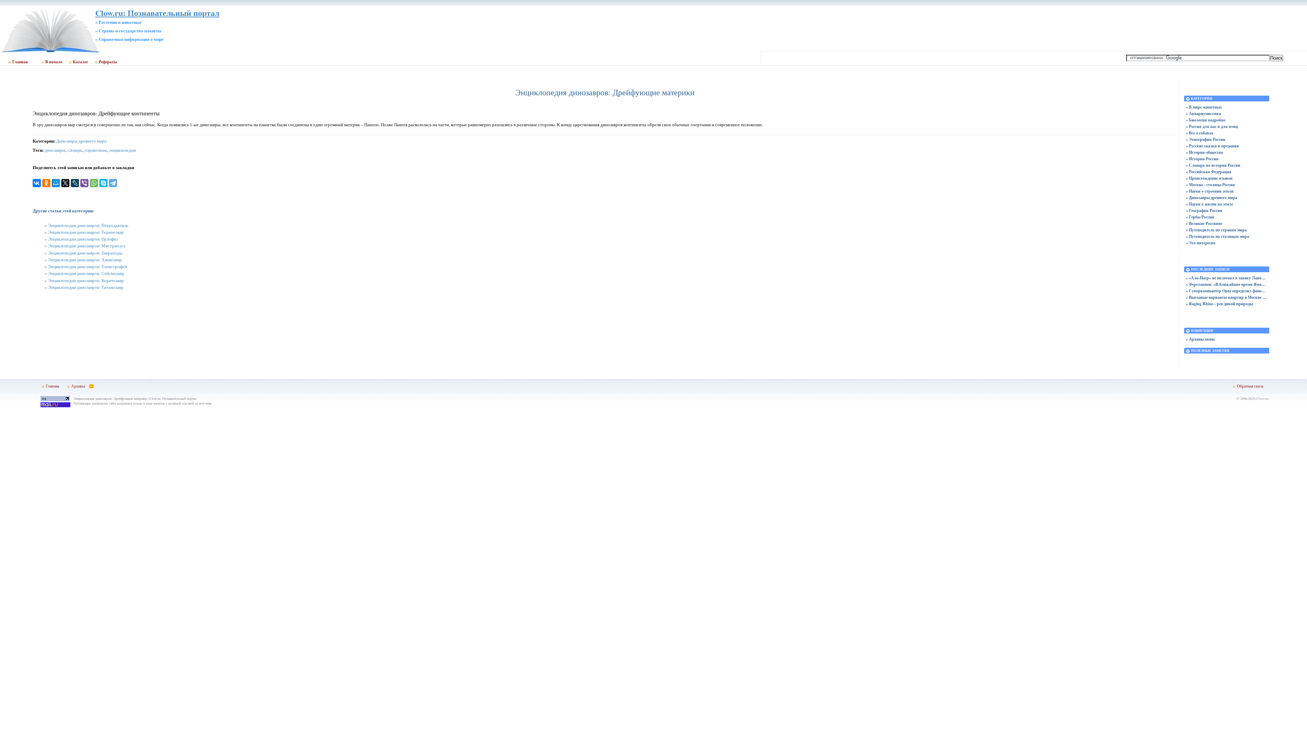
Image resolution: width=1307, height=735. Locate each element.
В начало (53, 62)
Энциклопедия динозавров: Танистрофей (87, 266)
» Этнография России (1205, 139)
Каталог (80, 62)
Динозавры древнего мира (81, 141)
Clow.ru (1262, 398)
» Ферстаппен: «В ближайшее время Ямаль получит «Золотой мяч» (1227, 284)
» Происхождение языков (1209, 178)
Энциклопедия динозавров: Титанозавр (86, 287)
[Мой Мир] (56, 183)
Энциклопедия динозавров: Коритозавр (86, 280)
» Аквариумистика (1203, 113)
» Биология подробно (1205, 120)
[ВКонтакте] (37, 183)
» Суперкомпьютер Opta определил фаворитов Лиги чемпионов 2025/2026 (1227, 291)
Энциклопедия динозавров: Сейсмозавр (86, 273)
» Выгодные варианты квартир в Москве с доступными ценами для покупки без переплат (1227, 297)
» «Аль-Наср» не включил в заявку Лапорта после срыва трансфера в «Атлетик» (1227, 278)
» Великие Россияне (1204, 223)
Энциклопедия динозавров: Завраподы (85, 253)
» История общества (1204, 152)
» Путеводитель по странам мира (1216, 230)
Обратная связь (1250, 386)
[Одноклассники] (46, 183)
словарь (74, 150)
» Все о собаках (1199, 133)
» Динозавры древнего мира (1211, 197)
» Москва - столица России (1210, 184)
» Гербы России (1200, 217)
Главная (20, 62)
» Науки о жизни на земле (1209, 204)
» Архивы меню (1200, 339)
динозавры (55, 150)
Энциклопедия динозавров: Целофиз (83, 239)
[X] (65, 183)
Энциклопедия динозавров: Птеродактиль (88, 225)
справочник (95, 150)
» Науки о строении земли (1209, 191)
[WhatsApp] (94, 183)
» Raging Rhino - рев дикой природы (1219, 304)
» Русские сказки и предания (1212, 146)
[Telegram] (113, 183)
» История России (1202, 159)
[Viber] (84, 183)
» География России (1204, 210)
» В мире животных (1204, 107)
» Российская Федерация (1208, 172)
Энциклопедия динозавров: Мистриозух (87, 246)
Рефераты (108, 62)
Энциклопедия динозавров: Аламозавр (85, 260)
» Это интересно (1200, 243)
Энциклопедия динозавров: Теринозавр (86, 232)
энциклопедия (122, 150)
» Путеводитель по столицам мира (1217, 236)
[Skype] (103, 183)
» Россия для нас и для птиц (1212, 126)
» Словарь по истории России (1213, 165)
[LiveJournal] (75, 183)
